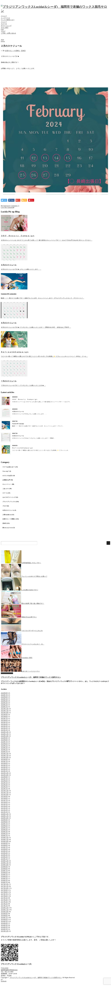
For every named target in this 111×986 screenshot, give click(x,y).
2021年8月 (4, 798)
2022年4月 (4, 785)
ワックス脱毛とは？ (8, 20)
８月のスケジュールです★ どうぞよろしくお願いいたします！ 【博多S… (33, 438)
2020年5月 (4, 828)
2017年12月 (4, 884)
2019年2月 (4, 857)
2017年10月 (4, 888)
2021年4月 (4, 806)
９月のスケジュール (8, 265)
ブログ (3, 31)
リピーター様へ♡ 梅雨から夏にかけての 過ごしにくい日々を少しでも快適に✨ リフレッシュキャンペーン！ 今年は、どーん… (44, 356)
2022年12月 (4, 773)
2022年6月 (4, 781)
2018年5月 (4, 874)
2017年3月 (4, 902)
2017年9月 (4, 890)
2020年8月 (4, 822)
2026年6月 (4, 697)
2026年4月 (4, 701)
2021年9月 (4, 796)
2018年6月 (4, 872)
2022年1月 (4, 789)
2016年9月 (4, 913)
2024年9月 (4, 738)
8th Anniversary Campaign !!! (10, 206)
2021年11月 (4, 792)
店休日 (23, 51)
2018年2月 (4, 880)
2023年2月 (4, 769)
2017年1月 (4, 906)
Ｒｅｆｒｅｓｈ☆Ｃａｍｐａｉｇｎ (15, 352)
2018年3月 (4, 878)
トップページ (5, 18)
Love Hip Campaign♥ (7, 207)
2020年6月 (4, 826)
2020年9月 (4, 820)
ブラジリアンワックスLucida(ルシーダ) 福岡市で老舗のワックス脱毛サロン (31, 677)
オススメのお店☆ (7, 475)
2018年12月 (4, 861)
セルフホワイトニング (9, 497)
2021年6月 (4, 802)
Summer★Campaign (8, 294)
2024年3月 (4, 748)
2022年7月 (4, 779)
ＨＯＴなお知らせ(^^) (8, 467)
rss (1, 979)
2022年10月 (4, 775)
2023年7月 (4, 761)
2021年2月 (4, 810)
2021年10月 (4, 794)
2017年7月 (4, 894)
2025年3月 (4, 726)
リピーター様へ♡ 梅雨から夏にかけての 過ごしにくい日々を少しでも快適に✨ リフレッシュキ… (40, 450)
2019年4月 (4, 853)
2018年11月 (4, 863)
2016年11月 (4, 910)
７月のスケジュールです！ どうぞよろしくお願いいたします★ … (23, 385)
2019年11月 (4, 839)
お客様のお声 (6, 480)
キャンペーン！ (7, 484)
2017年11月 (4, 886)
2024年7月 (4, 742)
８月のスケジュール (8, 323)
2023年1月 (4, 771)
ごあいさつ (5, 488)
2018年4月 (4, 876)
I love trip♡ (5, 471)
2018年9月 (4, 867)
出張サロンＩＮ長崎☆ (12, 51)
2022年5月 (4, 783)
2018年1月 (4, 882)
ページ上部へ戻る (7, 673)
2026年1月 (4, 707)
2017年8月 (4, 892)
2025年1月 (4, 730)
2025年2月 (4, 728)
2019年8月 (4, 845)
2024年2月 (4, 749)
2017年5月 (4, 898)
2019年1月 (4, 859)
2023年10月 (4, 757)
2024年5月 (4, 746)
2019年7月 (4, 847)
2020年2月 (4, 833)
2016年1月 (4, 929)
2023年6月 (4, 763)
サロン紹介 (4, 27)
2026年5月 (4, 699)
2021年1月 (4, 812)
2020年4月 (4, 830)
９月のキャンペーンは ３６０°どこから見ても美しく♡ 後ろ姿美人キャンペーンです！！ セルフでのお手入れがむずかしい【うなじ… (46, 240)
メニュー (4, 16)
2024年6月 (4, 744)
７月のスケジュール (8, 381)
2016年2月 (4, 927)
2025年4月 (4, 724)
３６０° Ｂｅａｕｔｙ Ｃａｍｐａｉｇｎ (17, 236)
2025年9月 (4, 714)
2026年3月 (4, 703)
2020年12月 (4, 814)
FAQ (2, 29)
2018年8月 (4, 869)
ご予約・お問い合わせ (8, 33)
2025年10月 (4, 712)
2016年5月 (4, 921)
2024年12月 (4, 732)
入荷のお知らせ (7, 514)
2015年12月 (4, 931)
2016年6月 (4, 919)
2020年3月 (4, 831)
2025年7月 (4, 718)
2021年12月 (4, 790)
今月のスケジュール (8, 510)
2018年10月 (4, 865)
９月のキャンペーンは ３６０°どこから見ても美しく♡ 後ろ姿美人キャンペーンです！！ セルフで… (41, 402)
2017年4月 (4, 900)
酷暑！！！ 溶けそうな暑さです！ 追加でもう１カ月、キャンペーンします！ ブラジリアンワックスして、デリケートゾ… (42, 298)
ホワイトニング (6, 25)
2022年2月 (4, 787)
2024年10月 (4, 736)
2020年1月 (4, 835)
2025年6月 (4, 720)
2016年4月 (4, 923)
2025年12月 (4, 708)
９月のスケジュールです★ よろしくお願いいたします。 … (21, 269)
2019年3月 (4, 855)
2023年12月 (4, 753)
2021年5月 (4, 804)
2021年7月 (4, 800)
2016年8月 (4, 915)
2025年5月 (4, 722)
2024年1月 (4, 751)
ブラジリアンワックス (9, 501)
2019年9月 (4, 843)
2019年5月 (4, 851)
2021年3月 (4, 808)
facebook (3, 981)
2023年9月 (4, 759)
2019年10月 (4, 841)
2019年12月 (4, 837)
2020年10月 (4, 818)
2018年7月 (4, 870)
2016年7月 (4, 917)
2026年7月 (4, 695)
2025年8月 (4, 716)
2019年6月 (4, 849)
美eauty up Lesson (7, 527)
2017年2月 (4, 904)
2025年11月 (4, 710)
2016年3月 (4, 925)
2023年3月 (4, 767)
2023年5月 (4, 765)
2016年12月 (4, 908)
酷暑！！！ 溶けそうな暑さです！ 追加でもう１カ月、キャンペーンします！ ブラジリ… (38, 426)
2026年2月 (4, 705)
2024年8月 (4, 740)
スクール (4, 24)
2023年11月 (4, 755)
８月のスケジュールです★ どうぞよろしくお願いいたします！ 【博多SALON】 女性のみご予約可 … (36, 327)
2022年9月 (4, 777)
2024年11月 (4, 734)
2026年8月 (4, 693)
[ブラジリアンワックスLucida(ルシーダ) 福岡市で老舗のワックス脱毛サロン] (55, 10)
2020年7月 (4, 824)
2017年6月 (4, 896)
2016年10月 (4, 911)
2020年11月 (4, 816)
